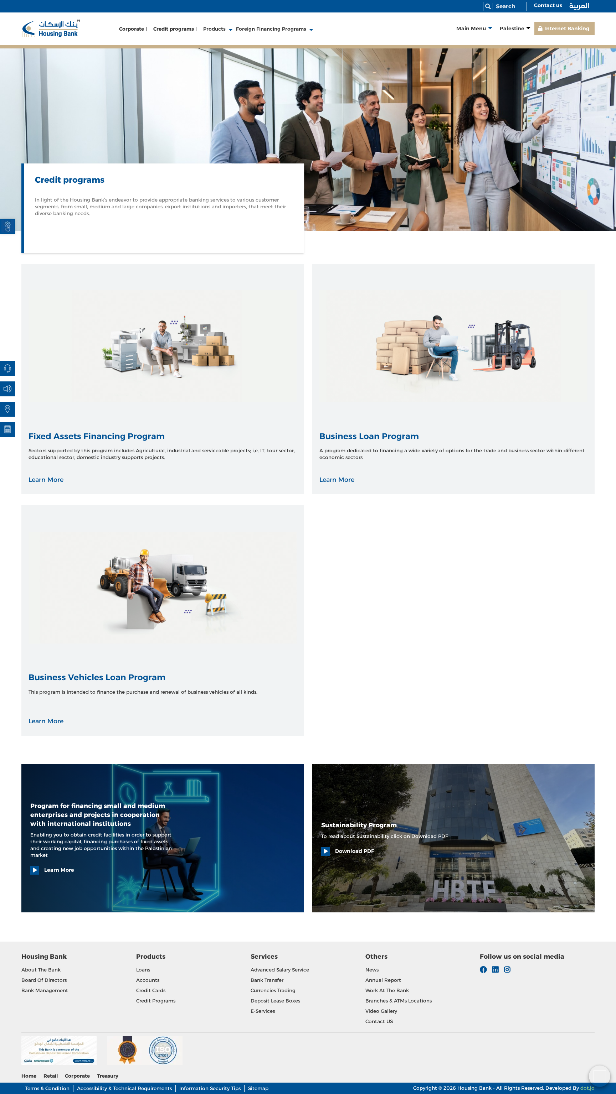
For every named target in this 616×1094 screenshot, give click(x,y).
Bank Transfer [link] (267, 980)
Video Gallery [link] (381, 1011)
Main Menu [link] (471, 28)
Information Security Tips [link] (210, 1088)
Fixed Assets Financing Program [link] (97, 436)
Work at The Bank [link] (387, 990)
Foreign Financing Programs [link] (271, 29)
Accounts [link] (147, 980)
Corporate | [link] (133, 29)
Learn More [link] (46, 479)
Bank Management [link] (44, 990)
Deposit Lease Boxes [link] (275, 1001)
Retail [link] (50, 1076)
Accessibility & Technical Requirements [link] (124, 1088)
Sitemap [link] (258, 1088)
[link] (7, 226)
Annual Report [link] (383, 980)
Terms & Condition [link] (47, 1088)
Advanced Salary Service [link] (280, 970)
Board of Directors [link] (44, 980)
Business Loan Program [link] (369, 436)
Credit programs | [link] (175, 29)
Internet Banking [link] (566, 28)
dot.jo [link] (587, 1088)
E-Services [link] (263, 1011)
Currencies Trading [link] (273, 990)
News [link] (372, 970)
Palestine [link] (512, 28)
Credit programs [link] (155, 1001)
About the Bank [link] (41, 970)
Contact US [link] (379, 1021)
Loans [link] (143, 970)
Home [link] (28, 1076)
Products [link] (214, 29)
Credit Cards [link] (150, 990)
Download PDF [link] (354, 851)
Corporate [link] (77, 1076)
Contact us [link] (548, 5)
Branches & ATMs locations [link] (398, 1001)
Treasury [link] (107, 1076)
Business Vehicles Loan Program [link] (97, 677)
